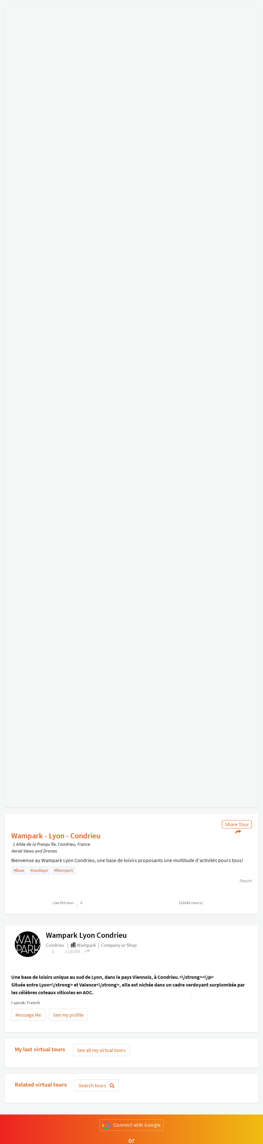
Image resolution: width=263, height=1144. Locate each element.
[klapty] (27, 943)
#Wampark (63, 870)
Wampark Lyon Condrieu (86, 935)
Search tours (93, 1085)
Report (245, 881)
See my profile (68, 1015)
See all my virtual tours (101, 1050)
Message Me (28, 1015)
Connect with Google (137, 1125)
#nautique (39, 870)
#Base (19, 870)
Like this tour (63, 902)
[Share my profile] (85, 951)
